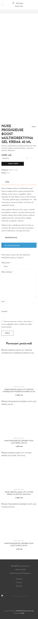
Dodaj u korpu (13, 163)
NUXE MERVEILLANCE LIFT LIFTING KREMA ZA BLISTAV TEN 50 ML (19, 493)
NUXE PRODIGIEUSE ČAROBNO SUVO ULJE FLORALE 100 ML (19, 544)
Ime (3, 301)
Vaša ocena (6, 263)
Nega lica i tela (13, 170)
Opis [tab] (7, 182)
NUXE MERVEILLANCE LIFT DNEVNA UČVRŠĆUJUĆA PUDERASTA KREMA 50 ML (19, 391)
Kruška (22, 613)
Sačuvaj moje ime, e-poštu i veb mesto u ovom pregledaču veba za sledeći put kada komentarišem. (16, 324)
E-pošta (4, 311)
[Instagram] (19, 600)
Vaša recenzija (7, 272)
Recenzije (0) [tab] (11, 237)
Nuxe (34, 126)
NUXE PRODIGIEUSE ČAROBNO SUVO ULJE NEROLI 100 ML (19, 442)
